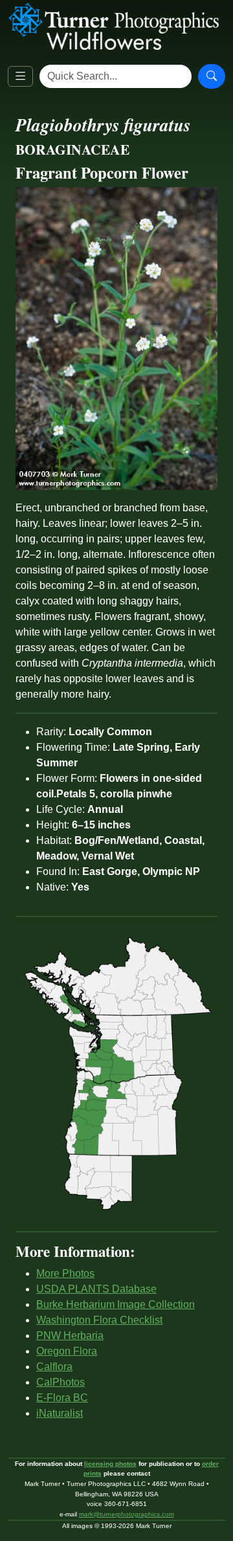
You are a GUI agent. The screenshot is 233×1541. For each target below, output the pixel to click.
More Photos (65, 1273)
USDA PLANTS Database (96, 1288)
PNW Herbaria (70, 1335)
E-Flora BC (62, 1397)
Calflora (54, 1366)
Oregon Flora (66, 1351)
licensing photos (110, 1463)
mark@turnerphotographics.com (126, 1514)
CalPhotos (60, 1382)
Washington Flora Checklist (99, 1319)
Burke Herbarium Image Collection (115, 1304)
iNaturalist (59, 1413)
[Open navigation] (20, 76)
